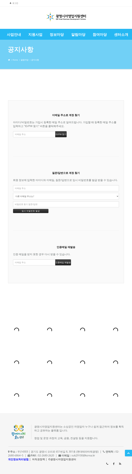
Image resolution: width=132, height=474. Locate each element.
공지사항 (35, 59)
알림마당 (24, 59)
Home (15, 59)
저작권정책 (38, 459)
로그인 (15, 3)
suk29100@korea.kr (83, 455)
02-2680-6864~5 (107, 463)
